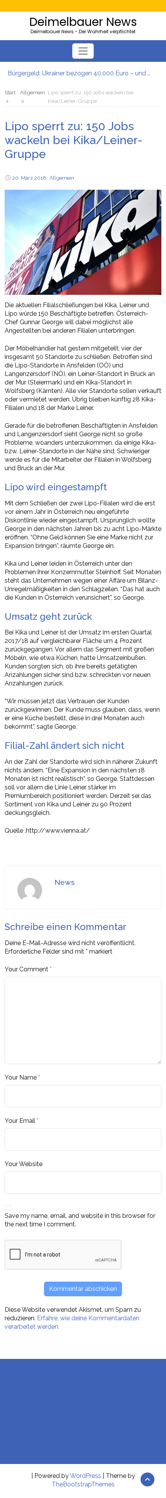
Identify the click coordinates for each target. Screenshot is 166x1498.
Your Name (21, 1077)
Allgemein (61, 178)
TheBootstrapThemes (83, 1484)
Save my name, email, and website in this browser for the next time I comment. (80, 1220)
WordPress (85, 1475)
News (64, 882)
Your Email (20, 1120)
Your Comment (26, 969)
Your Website (23, 1164)
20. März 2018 (29, 178)
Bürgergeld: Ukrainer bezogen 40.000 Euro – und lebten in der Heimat (79, 73)
